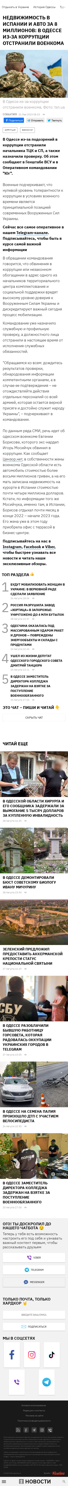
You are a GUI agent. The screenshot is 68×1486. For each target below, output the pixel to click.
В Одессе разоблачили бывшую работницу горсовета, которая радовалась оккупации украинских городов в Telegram (27, 1037)
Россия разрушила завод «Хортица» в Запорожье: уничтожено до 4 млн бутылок (37, 610)
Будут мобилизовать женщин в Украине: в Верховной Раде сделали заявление (38, 589)
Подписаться (37, 1326)
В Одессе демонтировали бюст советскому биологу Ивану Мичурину (29, 882)
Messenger (37, 1282)
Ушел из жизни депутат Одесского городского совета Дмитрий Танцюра (36, 660)
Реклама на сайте (35, 1415)
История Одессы (44, 7)
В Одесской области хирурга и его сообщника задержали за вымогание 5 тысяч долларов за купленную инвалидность (33, 808)
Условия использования (33, 1405)
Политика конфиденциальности (34, 1420)
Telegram (37, 1269)
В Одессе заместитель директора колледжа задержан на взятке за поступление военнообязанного (30, 686)
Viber (49, 546)
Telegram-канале (32, 232)
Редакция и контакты (34, 1410)
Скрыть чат (34, 717)
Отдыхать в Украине (15, 7)
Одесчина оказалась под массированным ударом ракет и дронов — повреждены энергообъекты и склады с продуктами (37, 635)
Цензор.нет (12, 459)
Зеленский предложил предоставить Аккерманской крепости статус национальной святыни (33, 956)
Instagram (12, 546)
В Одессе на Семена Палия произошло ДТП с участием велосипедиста (30, 1116)
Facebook (32, 546)
